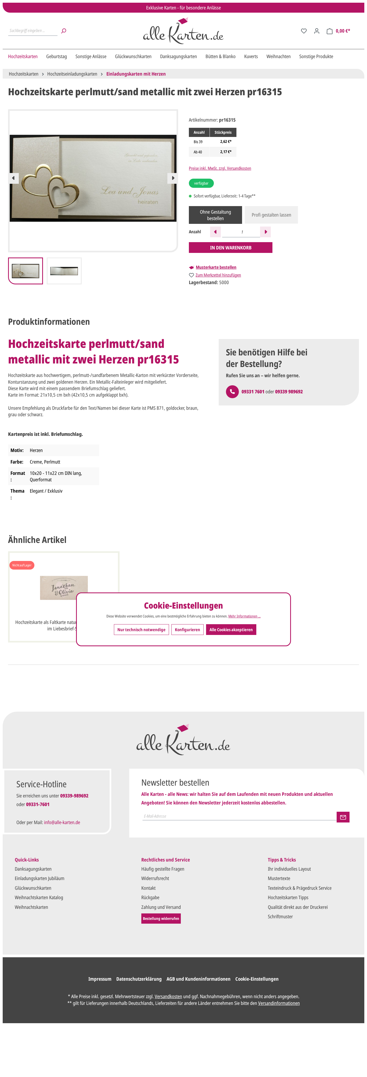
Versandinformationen (279, 1003)
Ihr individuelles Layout (289, 869)
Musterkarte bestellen (216, 267)
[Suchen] (63, 31)
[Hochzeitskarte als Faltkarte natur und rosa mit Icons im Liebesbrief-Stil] (64, 588)
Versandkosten (168, 996)
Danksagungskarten (33, 869)
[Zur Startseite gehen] (183, 30)
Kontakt (148, 888)
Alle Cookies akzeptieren (231, 630)
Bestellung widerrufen (161, 918)
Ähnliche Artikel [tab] (37, 539)
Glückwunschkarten (33, 888)
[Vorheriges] (13, 178)
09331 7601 (253, 391)
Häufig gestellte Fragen (162, 869)
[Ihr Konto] (316, 30)
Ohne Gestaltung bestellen (215, 215)
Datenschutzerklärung (139, 979)
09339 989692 (289, 391)
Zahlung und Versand (161, 907)
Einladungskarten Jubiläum (39, 878)
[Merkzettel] (303, 30)
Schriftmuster (280, 916)
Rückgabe (150, 897)
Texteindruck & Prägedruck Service (300, 888)
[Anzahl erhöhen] (265, 232)
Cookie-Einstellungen (257, 979)
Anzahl (195, 232)
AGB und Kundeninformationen (199, 979)
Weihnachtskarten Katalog (39, 897)
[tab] (49, 321)
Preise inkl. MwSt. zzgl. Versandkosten (220, 168)
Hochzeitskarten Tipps (288, 897)
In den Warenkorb (230, 247)
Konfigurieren (187, 630)
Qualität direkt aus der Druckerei (298, 907)
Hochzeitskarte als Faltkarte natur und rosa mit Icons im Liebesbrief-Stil (64, 625)
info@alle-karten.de (62, 822)
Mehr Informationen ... (244, 616)
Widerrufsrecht (155, 878)
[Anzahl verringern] (215, 232)
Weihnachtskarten (31, 907)
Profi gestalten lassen (271, 214)
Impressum (99, 979)
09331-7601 (37, 804)
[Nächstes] (172, 178)
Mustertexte (279, 878)
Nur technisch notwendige (141, 630)
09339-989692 (74, 795)
